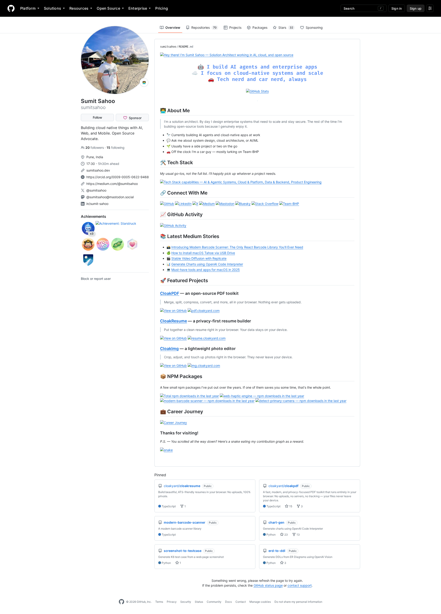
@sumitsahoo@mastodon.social (110, 197)
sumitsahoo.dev (98, 170)
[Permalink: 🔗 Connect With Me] (157, 192)
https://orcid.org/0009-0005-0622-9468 (117, 177)
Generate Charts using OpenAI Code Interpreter (207, 264)
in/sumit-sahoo (97, 204)
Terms (159, 601)
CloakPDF (169, 293)
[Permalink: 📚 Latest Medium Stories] (157, 236)
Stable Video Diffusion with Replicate (198, 258)
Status (199, 601)
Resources (78, 8)
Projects (235, 27)
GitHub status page (268, 585)
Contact (240, 601)
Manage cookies (260, 601)
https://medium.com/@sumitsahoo (112, 184)
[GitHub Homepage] (121, 602)
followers (95, 147)
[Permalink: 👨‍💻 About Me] (157, 110)
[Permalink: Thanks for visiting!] (157, 433)
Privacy (172, 601)
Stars (285, 27)
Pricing (161, 8)
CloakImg (169, 348)
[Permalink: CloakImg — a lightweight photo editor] (157, 348)
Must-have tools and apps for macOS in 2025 (205, 270)
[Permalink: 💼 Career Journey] (157, 411)
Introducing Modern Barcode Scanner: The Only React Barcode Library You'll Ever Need (237, 247)
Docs (228, 601)
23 (286, 534)
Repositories (204, 27)
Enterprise (137, 8)
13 (298, 534)
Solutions (52, 8)
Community (214, 601)
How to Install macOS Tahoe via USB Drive (203, 253)
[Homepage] (11, 8)
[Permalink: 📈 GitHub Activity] (157, 214)
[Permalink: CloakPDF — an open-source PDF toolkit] (157, 293)
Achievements (93, 216)
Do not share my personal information (298, 601)
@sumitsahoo (96, 190)
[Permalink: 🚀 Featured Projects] (157, 280)
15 (290, 506)
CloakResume (173, 320)
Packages (259, 27)
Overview (172, 27)
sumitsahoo (168, 46)
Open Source (108, 8)
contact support (300, 585)
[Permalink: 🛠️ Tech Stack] (157, 162)
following (115, 147)
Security (185, 601)
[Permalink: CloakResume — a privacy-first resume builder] (157, 321)
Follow (97, 117)
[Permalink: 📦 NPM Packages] (157, 376)
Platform (28, 8)
